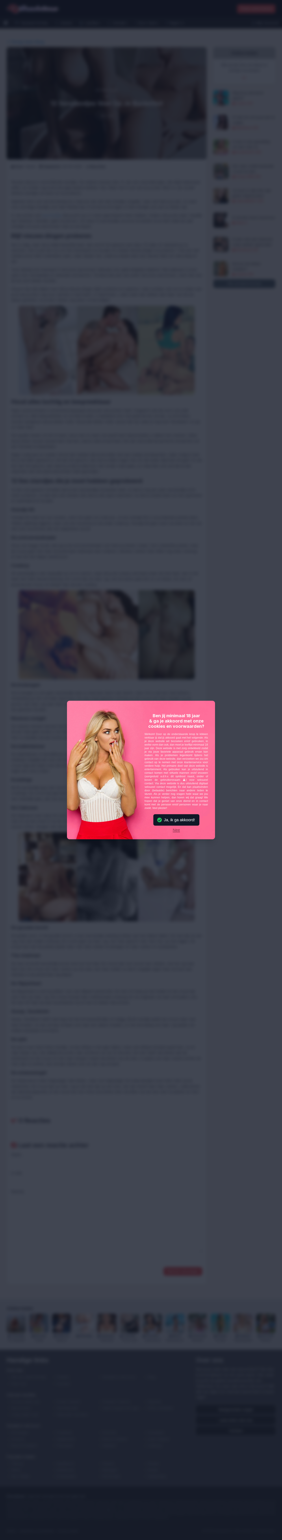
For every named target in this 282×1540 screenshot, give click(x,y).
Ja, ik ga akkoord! (179, 820)
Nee (176, 830)
